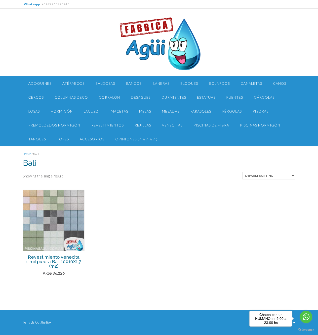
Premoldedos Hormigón (54, 125)
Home (27, 154)
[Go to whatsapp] (306, 317)
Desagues (141, 97)
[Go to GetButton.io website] (306, 330)
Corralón (109, 97)
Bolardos (219, 83)
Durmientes (173, 97)
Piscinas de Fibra (211, 125)
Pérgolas (232, 111)
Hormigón (62, 111)
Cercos (36, 97)
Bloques (189, 83)
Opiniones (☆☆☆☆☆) (136, 139)
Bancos (134, 83)
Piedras (261, 111)
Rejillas (143, 125)
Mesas (145, 111)
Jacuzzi (92, 111)
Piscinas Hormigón (260, 125)
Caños (279, 83)
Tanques (37, 139)
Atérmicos (73, 83)
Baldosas (105, 83)
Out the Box (43, 322)
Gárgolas (264, 97)
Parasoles (200, 111)
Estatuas (206, 97)
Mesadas (170, 111)
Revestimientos (107, 125)
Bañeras (161, 83)
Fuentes (234, 97)
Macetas (119, 111)
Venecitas (172, 125)
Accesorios (92, 139)
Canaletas (251, 83)
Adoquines (39, 83)
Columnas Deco (71, 97)
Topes (63, 139)
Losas (34, 111)
